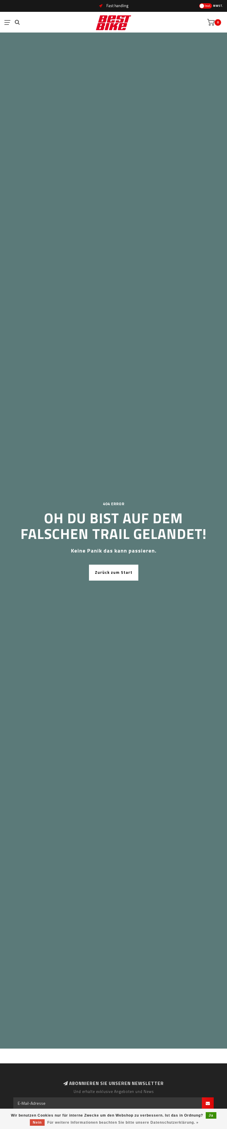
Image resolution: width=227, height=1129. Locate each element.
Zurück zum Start (113, 572)
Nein (37, 1122)
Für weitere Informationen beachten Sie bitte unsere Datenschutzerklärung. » (123, 1122)
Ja (211, 1115)
